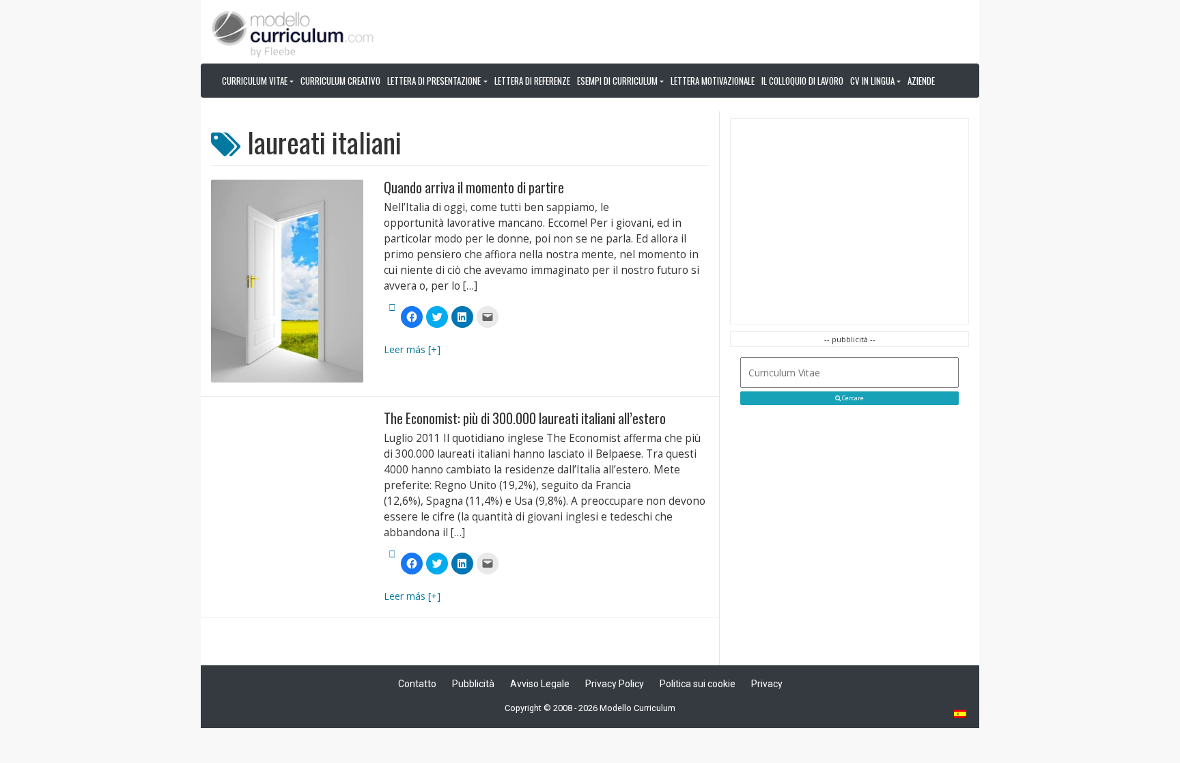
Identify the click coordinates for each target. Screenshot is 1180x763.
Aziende (921, 80)
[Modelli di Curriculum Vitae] (961, 715)
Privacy (767, 683)
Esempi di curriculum (617, 80)
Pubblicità (473, 683)
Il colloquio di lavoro (802, 80)
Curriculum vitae (254, 80)
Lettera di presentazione (434, 80)
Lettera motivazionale (713, 80)
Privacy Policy (614, 683)
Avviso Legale (540, 683)
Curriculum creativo (340, 80)
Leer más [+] (412, 349)
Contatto (417, 683)
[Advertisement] (849, 221)
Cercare (852, 398)
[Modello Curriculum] (293, 33)
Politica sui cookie (697, 683)
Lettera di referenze (532, 80)
